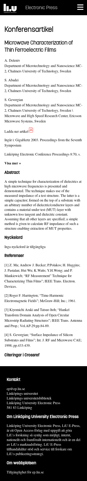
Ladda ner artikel (16, 131)
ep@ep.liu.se (16, 388)
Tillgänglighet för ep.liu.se (25, 472)
